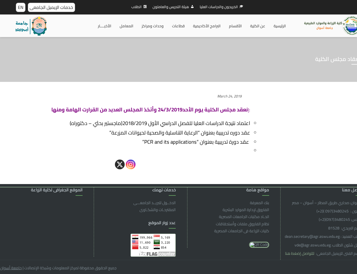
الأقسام (235, 26)
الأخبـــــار (104, 26)
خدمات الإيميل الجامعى (51, 7)
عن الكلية (257, 26)
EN (20, 7)
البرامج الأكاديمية (207, 26)
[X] (120, 164)
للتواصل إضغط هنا (300, 253)
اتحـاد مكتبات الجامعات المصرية (244, 216)
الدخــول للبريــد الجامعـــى (154, 202)
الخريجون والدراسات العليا (219, 6)
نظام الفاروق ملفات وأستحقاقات (242, 223)
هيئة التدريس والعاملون (171, 6)
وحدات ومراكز (153, 26)
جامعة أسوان (11, 267)
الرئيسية (280, 26)
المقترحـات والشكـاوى (157, 209)
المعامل (126, 26)
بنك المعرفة (259, 202)
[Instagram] (131, 164)
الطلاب (136, 6)
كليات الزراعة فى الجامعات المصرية (241, 230)
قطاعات (178, 26)
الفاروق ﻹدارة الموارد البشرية (246, 209)
